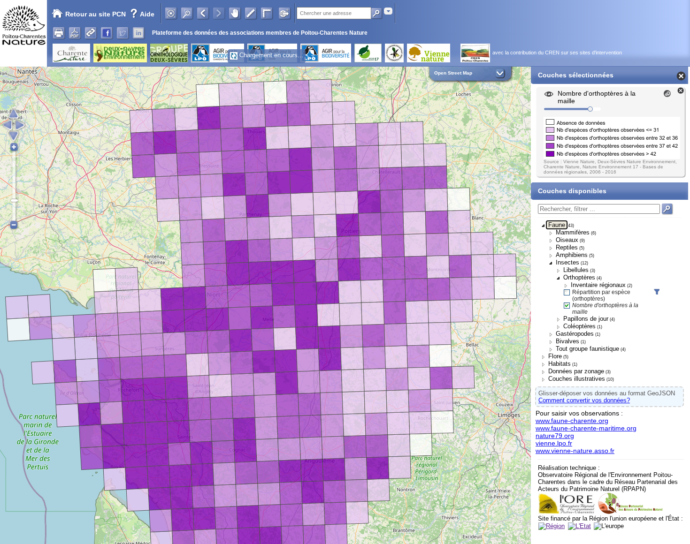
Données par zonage (576, 371)
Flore (555, 356)
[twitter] (122, 32)
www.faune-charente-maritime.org (586, 428)
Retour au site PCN (95, 14)
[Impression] (58, 32)
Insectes (567, 262)
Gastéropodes (575, 333)
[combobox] (388, 11)
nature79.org (555, 435)
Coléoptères (579, 326)
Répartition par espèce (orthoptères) (601, 295)
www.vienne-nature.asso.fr (575, 450)
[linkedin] (138, 32)
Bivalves (567, 341)
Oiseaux (567, 239)
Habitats (559, 363)
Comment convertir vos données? (584, 400)
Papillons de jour (585, 318)
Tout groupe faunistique (587, 348)
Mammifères (573, 232)
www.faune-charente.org (572, 420)
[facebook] (106, 32)
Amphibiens (572, 254)
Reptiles (567, 247)
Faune (556, 224)
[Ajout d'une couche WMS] (284, 13)
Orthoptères (579, 277)
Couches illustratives (576, 378)
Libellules (576, 269)
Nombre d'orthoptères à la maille (605, 308)
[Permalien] (90, 32)
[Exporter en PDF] (74, 32)
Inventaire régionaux (598, 284)
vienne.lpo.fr (554, 443)
